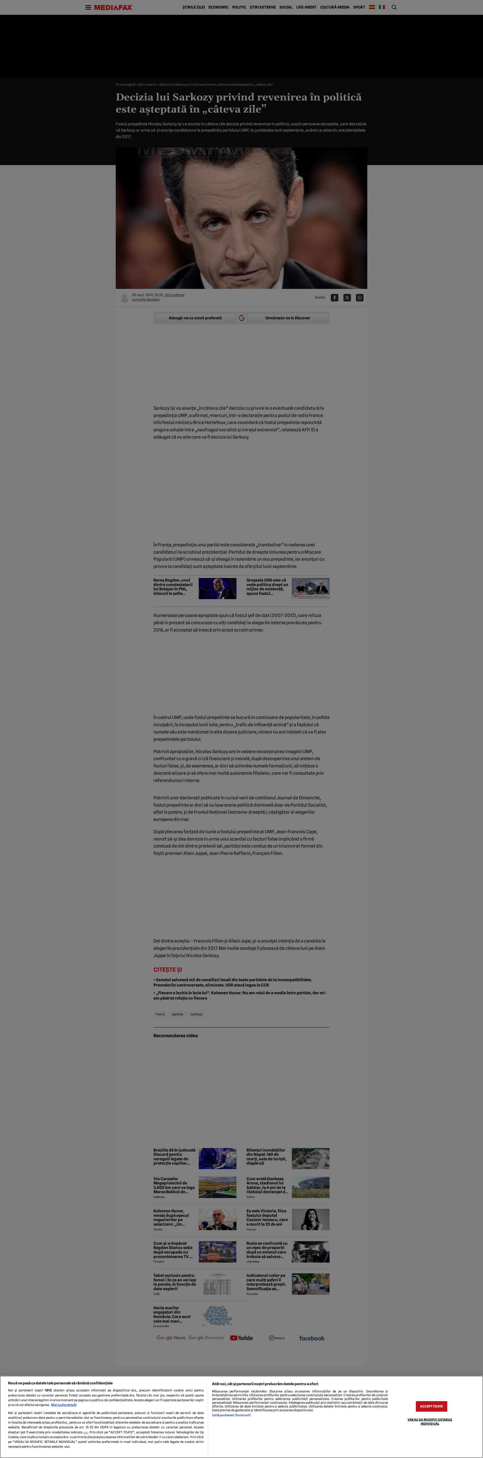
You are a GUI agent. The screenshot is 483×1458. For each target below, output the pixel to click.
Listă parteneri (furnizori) (231, 1415)
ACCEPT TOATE (431, 1406)
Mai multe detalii (64, 1405)
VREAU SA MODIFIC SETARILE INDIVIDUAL (430, 1421)
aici (86, 1432)
